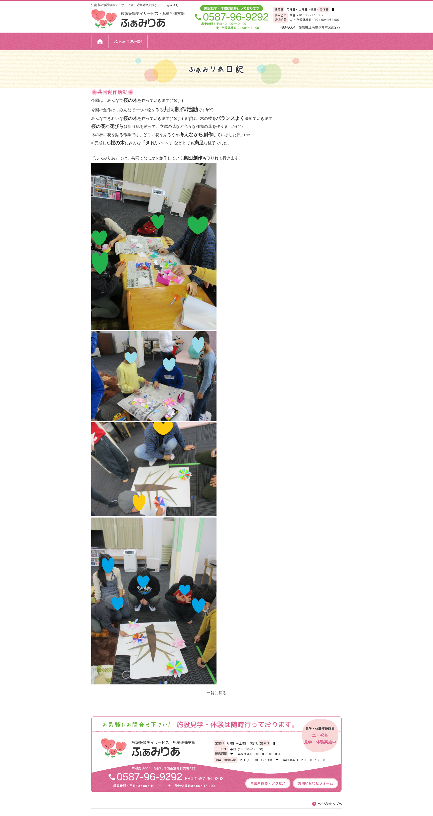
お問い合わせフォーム (315, 783)
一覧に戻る (216, 693)
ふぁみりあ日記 (128, 41)
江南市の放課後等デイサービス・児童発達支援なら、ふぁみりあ (134, 5)
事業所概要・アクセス (267, 783)
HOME (100, 41)
